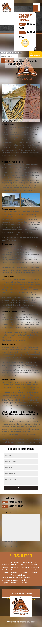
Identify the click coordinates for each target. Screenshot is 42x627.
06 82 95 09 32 (16, 506)
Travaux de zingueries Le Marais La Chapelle (25, 579)
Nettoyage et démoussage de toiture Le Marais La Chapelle (35, 567)
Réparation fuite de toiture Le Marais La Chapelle (15, 567)
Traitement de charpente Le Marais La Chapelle (16, 579)
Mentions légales (21, 596)
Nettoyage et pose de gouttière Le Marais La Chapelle (25, 567)
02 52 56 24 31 (15, 501)
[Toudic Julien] (21, 608)
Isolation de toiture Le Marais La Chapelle (5, 568)
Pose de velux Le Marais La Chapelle (6, 580)
